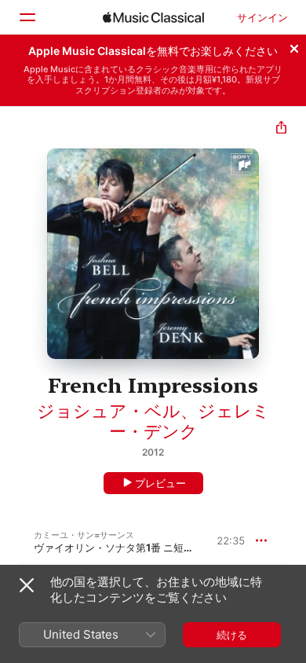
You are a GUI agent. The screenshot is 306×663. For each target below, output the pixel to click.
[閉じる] (294, 46)
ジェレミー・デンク (189, 421)
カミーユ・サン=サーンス (84, 534)
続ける (232, 634)
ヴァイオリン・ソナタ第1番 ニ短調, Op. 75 (132, 547)
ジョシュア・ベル (108, 411)
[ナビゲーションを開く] (26, 17)
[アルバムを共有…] (281, 129)
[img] (153, 17)
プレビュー (160, 483)
